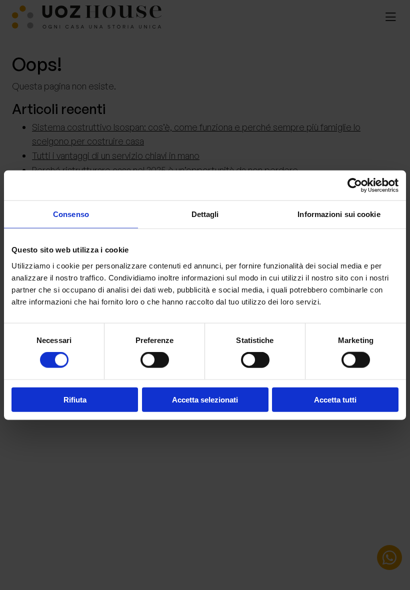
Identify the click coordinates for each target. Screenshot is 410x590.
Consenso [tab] (71, 214)
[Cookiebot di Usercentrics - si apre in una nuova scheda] (354, 185)
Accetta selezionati (205, 399)
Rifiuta (75, 399)
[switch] (154, 360)
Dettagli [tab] (205, 214)
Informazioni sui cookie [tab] (339, 214)
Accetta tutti (335, 399)
